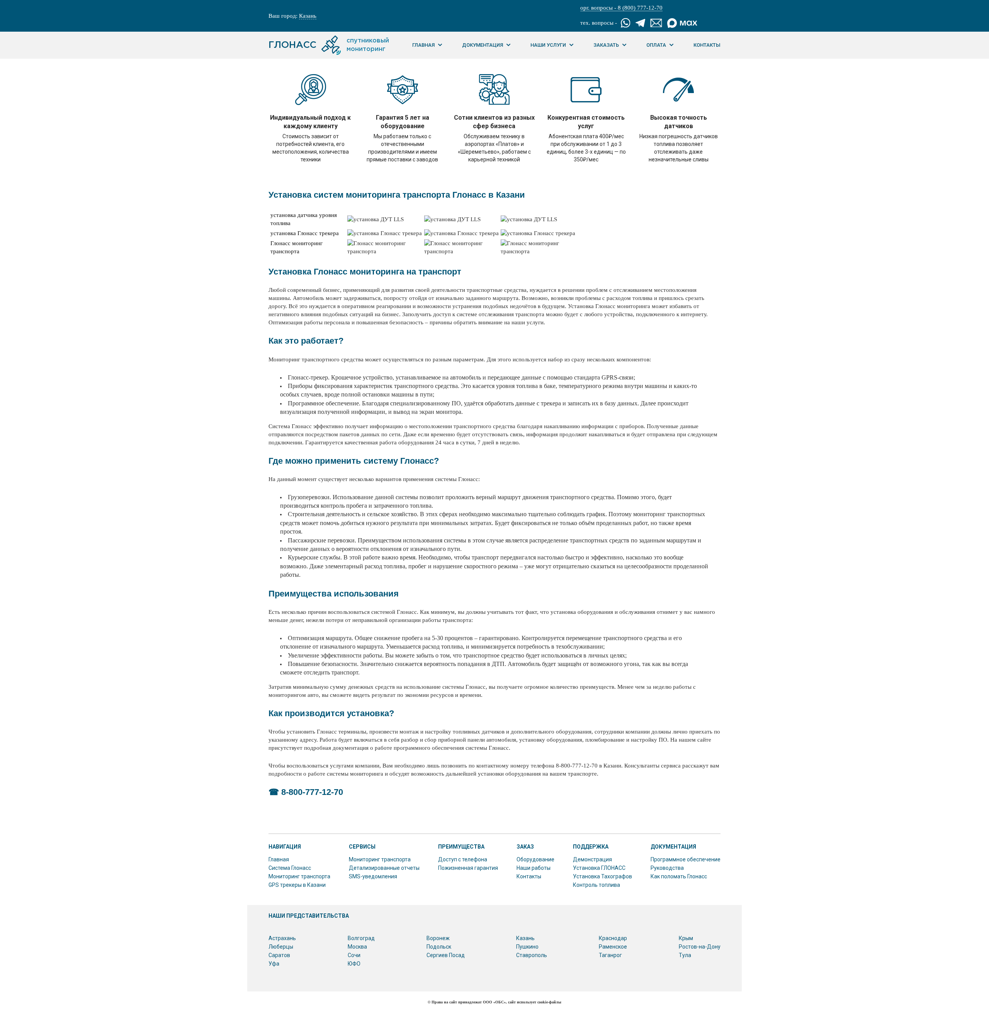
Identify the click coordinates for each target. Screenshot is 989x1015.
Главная (423, 45)
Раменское (613, 947)
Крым (686, 938)
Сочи (354, 955)
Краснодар (613, 938)
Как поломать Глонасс (679, 876)
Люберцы (280, 947)
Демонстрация (592, 859)
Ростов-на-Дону (700, 947)
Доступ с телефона (462, 859)
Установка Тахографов (602, 876)
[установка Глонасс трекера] (384, 233)
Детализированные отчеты (384, 868)
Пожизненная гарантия (468, 868)
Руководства (667, 868)
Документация (482, 45)
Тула (685, 955)
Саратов (279, 955)
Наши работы (534, 868)
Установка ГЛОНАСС (599, 868)
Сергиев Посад (446, 955)
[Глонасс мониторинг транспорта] (384, 251)
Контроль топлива (596, 885)
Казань (307, 16)
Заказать (606, 45)
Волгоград (361, 938)
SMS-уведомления (373, 876)
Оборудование (535, 859)
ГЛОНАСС (328, 45)
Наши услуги (548, 45)
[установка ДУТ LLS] (375, 219)
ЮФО (354, 964)
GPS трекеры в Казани (297, 885)
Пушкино (527, 947)
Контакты (707, 45)
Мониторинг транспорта (299, 876)
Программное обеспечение (686, 859)
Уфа (273, 964)
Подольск (439, 947)
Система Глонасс (289, 868)
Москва (357, 947)
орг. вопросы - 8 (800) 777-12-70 (621, 8)
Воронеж (438, 938)
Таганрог (610, 955)
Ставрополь (531, 955)
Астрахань (282, 938)
